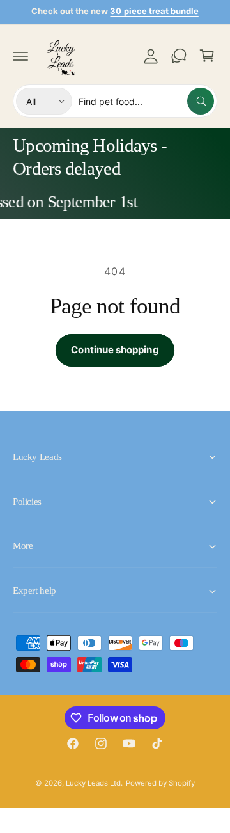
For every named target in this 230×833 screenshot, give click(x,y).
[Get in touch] (179, 56)
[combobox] (146, 101)
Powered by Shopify (160, 783)
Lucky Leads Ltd (93, 783)
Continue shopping (114, 350)
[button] (20, 56)
